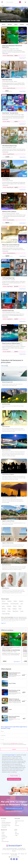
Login (16, 822)
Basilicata (10, 24)
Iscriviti (14, 749)
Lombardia (9, 606)
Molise (20, 606)
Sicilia (20, 608)
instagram (17, 859)
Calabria (15, 24)
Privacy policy (4, 827)
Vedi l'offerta (17, 661)
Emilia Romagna (5, 603)
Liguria (3, 606)
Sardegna (15, 608)
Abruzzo (3, 24)
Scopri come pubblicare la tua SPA (14, 808)
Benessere (17, 833)
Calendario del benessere (14, 779)
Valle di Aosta (15, 611)
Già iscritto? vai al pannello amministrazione (14, 811)
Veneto (21, 611)
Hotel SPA (17, 825)
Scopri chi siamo (14, 775)
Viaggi (16, 835)
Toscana (3, 611)
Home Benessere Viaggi (6, 825)
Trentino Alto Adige (6, 613)
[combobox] (13, 2)
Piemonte (4, 608)
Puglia (9, 608)
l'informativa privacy (13, 743)
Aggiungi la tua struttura (19, 820)
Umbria (8, 611)
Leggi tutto (3, 623)
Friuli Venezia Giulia (14, 603)
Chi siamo (3, 820)
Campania (22, 24)
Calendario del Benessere (6, 822)
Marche (14, 606)
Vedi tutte (3, 365)
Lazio (22, 603)
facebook (11, 859)
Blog (16, 832)
